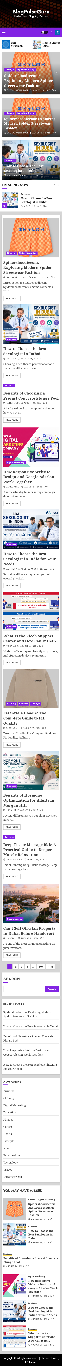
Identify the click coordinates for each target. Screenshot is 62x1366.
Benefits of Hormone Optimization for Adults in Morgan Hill (28, 800)
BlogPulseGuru (31, 11)
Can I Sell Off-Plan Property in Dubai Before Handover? (29, 931)
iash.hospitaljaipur (16, 569)
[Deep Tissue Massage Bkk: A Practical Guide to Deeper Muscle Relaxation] (31, 837)
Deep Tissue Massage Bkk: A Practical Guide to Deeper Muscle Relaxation (29, 849)
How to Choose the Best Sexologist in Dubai (24, 168)
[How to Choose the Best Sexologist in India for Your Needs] (31, 529)
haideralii (11, 938)
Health (7, 1134)
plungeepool (13, 403)
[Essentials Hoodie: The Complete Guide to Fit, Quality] (31, 688)
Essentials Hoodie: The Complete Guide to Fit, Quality (24, 718)
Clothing (11, 703)
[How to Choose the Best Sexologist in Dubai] (10, 200)
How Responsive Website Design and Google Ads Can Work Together (28, 476)
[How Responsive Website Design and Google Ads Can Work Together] (31, 447)
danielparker (13, 487)
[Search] (52, 32)
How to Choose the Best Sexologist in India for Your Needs (29, 558)
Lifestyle (9, 69)
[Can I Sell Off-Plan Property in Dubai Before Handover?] (31, 903)
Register (57, 32)
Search (11, 979)
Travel (7, 1169)
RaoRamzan (12, 728)
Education (9, 1112)
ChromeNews (48, 1358)
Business (9, 160)
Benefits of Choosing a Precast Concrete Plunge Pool (31, 396)
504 (41, 966)
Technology (10, 1162)
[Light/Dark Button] (44, 32)
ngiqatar (11, 646)
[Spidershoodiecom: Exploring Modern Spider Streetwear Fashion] (31, 237)
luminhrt (11, 810)
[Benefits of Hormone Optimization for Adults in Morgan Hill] (31, 770)
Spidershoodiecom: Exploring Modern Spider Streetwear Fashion (28, 80)
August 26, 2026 (41, 90)
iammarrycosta (14, 860)
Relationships (11, 1155)
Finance (8, 1119)
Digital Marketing (26, 69)
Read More (12, 298)
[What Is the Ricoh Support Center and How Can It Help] (31, 611)
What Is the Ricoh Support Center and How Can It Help (29, 638)
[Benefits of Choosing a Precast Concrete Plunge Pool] (31, 385)
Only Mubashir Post (17, 90)
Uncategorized (14, 919)
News (6, 1148)
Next (50, 966)
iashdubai (12, 175)
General (8, 1127)
